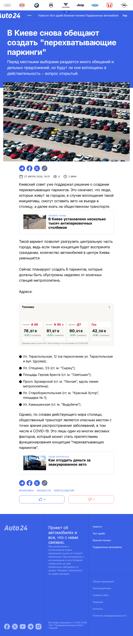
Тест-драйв (56, 15)
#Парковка (26, 490)
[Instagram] (38, 626)
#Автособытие (64, 490)
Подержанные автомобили (101, 15)
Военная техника (74, 15)
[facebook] (29, 168)
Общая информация (103, 581)
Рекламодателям (102, 588)
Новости (43, 15)
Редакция (98, 602)
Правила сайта (101, 595)
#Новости (44, 490)
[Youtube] (23, 626)
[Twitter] (15, 626)
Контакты (98, 609)
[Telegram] (31, 626)
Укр (125, 15)
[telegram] (22, 168)
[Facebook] (7, 626)
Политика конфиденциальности (110, 615)
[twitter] (37, 168)
